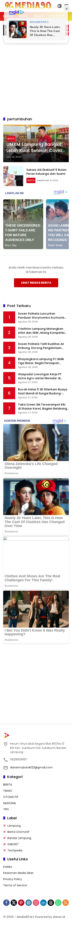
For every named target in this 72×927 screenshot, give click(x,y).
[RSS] (65, 902)
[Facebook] (6, 902)
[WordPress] (28, 902)
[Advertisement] (36, 75)
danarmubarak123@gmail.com (31, 767)
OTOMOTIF (10, 797)
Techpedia (14, 850)
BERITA (10, 138)
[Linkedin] (43, 902)
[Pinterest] (21, 902)
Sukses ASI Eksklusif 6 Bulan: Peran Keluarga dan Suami (46, 172)
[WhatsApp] (58, 902)
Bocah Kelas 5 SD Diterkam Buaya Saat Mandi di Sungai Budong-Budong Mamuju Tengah (42, 391)
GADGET (13, 844)
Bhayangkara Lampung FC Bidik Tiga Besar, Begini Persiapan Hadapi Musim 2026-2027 (41, 361)
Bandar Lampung (19, 838)
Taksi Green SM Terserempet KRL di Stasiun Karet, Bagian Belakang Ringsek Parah (42, 407)
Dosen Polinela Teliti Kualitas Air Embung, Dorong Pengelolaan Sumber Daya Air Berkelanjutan (41, 346)
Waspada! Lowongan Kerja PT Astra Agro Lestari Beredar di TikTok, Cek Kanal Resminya (40, 376)
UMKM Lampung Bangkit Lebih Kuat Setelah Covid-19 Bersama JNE (35, 147)
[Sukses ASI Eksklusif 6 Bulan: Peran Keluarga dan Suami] (13, 176)
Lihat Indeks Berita (36, 283)
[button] (59, 6)
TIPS (6, 809)
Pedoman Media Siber (18, 873)
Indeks (7, 867)
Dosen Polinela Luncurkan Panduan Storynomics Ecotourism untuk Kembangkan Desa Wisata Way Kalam (42, 316)
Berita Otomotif (18, 832)
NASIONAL (9, 803)
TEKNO (7, 791)
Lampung (14, 826)
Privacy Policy (12, 879)
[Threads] (51, 902)
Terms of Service (15, 885)
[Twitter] (14, 902)
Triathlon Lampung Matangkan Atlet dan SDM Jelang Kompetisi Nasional (41, 331)
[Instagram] (36, 902)
